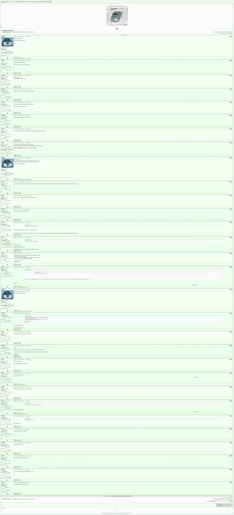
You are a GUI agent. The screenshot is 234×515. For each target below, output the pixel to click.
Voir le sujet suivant (229, 33)
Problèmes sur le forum (8, 30)
